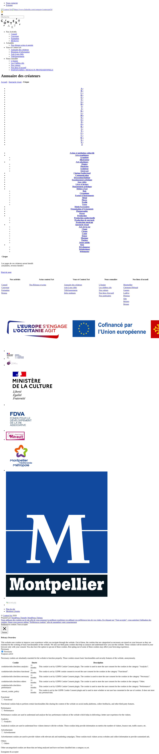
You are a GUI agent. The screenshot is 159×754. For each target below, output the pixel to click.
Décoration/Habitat (82, 178)
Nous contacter (12, 3)
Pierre (84, 200)
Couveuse (15, 36)
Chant (84, 229)
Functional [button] (5, 697)
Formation (15, 38)
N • (82, 118)
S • (82, 129)
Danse (84, 236)
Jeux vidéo (82, 182)
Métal (84, 198)
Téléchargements (17, 56)
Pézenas (126, 296)
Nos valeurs (15, 65)
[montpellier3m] (21, 470)
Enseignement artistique (82, 180)
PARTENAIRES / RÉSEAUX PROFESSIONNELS (32, 70)
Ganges (126, 290)
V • (82, 136)
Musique (84, 238)
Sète (125, 299)
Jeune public (84, 242)
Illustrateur (84, 160)
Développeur (84, 247)
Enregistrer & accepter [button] (10, 752)
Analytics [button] (4, 719)
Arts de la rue (84, 227)
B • (82, 91)
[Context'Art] (10, 27)
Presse (82, 213)
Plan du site (10, 609)
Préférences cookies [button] (9, 624)
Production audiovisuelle (84, 218)
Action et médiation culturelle (82, 153)
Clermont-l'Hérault (130, 287)
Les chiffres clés (105, 287)
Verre (84, 204)
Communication (82, 175)
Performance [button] (6, 708)
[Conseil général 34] (15, 439)
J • (82, 109)
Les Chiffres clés (17, 63)
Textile (84, 202)
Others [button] (3, 741)
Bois (84, 191)
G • (82, 102)
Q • (82, 124)
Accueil (4, 82)
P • (82, 122)
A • (82, 89)
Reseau (4, 293)
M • (82, 115)
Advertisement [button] (6, 730)
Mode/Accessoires (82, 207)
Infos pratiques (70, 293)
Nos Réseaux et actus (37, 285)
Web (82, 245)
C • (82, 93)
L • (82, 113)
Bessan (126, 304)
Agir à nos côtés (17, 54)
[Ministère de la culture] (31, 405)
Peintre (84, 164)
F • (82, 100)
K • (82, 111)
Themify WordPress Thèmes (31, 618)
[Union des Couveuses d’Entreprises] (11, 605)
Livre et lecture (82, 184)
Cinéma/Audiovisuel (82, 173)
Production (82, 216)
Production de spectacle (84, 220)
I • (82, 106)
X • (82, 140)
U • (82, 133)
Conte (84, 234)
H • (82, 104)
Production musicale (84, 222)
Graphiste (84, 157)
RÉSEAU (15, 41)
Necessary (8, 652)
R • (82, 127)
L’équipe (14, 61)
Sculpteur (84, 169)
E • (82, 97)
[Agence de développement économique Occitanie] (21, 430)
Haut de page (6, 272)
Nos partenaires (105, 296)
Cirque (84, 231)
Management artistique (82, 187)
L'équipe (102, 285)
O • (82, 120)
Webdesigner (84, 249)
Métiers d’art (82, 189)
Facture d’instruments (84, 195)
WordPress (15, 618)
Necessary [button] (5, 649)
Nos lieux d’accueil (18, 68)
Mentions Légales (13, 611)
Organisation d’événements (82, 209)
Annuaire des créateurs (20, 50)
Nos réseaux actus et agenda (22, 45)
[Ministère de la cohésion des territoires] (15, 359)
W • (82, 138)
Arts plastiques (82, 162)
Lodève (126, 293)
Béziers (126, 301)
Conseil (14, 34)
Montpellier (127, 285)
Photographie (82, 211)
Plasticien (84, 166)
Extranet (9, 5)
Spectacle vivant (15, 82)
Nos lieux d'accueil (106, 293)
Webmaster (84, 251)
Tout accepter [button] (22, 624)
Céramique (84, 193)
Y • (82, 142)
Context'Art (7, 615)
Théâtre (84, 240)
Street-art (84, 171)
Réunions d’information (20, 52)
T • (82, 131)
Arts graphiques (82, 155)
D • (82, 95)
